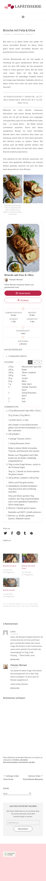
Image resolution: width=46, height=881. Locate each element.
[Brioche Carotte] (11, 582)
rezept (23, 606)
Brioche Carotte (9, 590)
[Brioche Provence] (11, 558)
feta (11, 606)
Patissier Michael (19, 34)
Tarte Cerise (11, 777)
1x (30, 362)
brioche (35, 604)
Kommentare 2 (29, 34)
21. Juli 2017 (14, 634)
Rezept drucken (24, 293)
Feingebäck (12, 604)
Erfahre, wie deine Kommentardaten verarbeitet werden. (19, 761)
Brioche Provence (9, 566)
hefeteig (15, 606)
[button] (13, 196)
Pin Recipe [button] (24, 300)
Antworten (15, 659)
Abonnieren (23, 829)
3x (39, 362)
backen (31, 604)
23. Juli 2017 (14, 667)
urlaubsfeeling (34, 606)
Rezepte (18, 604)
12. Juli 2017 (7, 34)
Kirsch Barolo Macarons (33, 777)
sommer (27, 606)
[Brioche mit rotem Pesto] (30, 558)
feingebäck (6, 606)
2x (35, 362)
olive (19, 606)
